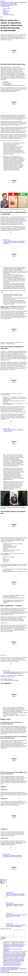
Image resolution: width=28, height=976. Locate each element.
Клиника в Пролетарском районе (9, 967)
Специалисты (6, 10)
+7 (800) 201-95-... (8, 3)
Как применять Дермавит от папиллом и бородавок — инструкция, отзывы (15, 905)
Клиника (3, 1)
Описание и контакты (8, 14)
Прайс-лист (6, 13)
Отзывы (5, 12)
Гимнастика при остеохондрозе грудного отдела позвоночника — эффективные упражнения (14, 945)
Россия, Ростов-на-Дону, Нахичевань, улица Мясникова (13, 2)
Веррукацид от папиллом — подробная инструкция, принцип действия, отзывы (12, 856)
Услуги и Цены (6, 8)
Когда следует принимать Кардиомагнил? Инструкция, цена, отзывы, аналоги (13, 964)
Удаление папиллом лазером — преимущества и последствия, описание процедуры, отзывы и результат (14, 242)
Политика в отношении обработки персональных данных (14, 972)
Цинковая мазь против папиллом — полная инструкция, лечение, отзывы (16, 915)
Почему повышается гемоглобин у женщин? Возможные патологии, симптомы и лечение (13, 959)
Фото (4, 9)
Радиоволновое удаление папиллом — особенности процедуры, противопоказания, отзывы (15, 672)
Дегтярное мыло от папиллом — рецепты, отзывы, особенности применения (16, 926)
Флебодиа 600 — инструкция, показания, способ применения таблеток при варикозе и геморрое (14, 954)
